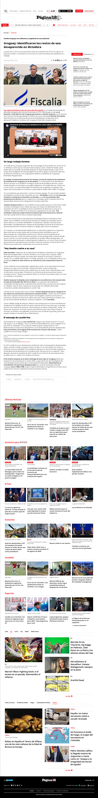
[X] (15, 785)
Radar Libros (35, 631)
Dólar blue (91, 25)
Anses (79, 25)
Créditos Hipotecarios (62, 25)
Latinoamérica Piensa (43, 702)
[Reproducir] (59, 11)
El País (34, 11)
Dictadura (27, 379)
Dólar (85, 25)
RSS (93, 780)
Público (55, 702)
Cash (6, 631)
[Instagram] (13, 785)
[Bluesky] (17, 785)
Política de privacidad (48, 791)
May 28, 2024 (26, 341)
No (11, 631)
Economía (40, 11)
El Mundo (14, 33)
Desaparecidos (17, 379)
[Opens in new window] (82, 785)
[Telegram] (21, 785)
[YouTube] (19, 785)
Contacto (38, 791)
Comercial (88, 780)
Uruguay (9, 379)
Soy (21, 631)
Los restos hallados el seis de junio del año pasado (23, 110)
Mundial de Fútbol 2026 (25, 11)
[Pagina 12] (49, 18)
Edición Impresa (14, 11)
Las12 (16, 631)
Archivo (32, 791)
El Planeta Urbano (22, 702)
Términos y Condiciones (62, 791)
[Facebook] (11, 785)
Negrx (32, 702)
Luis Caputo (73, 25)
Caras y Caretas (10, 702)
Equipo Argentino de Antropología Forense (43, 379)
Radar (27, 631)
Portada (6, 33)
